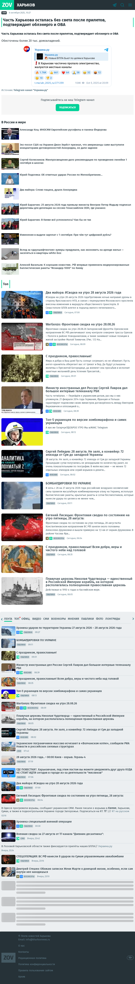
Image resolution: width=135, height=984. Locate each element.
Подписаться (67, 107)
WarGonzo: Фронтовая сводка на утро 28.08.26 (80, 324)
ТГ (105, 811)
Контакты (23, 951)
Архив (21, 976)
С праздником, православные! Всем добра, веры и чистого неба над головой (84, 548)
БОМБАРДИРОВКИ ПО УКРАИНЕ (68, 483)
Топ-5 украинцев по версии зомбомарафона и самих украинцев (86, 421)
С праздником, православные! (68, 356)
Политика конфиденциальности (36, 964)
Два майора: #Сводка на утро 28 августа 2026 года (83, 292)
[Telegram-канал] (114, 4)
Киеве (112, 808)
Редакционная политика (32, 958)
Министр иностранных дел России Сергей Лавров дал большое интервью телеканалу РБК (86, 389)
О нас (21, 945)
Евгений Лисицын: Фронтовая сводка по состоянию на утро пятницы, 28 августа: (88, 516)
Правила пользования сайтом (35, 970)
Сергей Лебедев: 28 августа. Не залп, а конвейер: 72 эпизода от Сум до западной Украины (85, 453)
